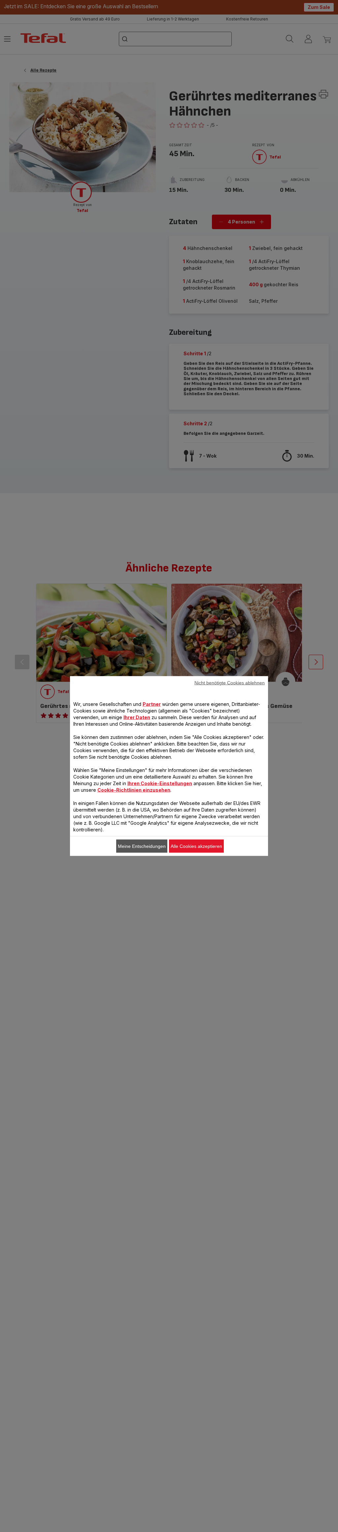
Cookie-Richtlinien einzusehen (133, 790)
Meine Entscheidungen (142, 846)
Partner (152, 704)
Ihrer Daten (136, 717)
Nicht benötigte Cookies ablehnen (229, 682)
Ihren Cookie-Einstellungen (159, 783)
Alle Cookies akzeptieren (196, 846)
